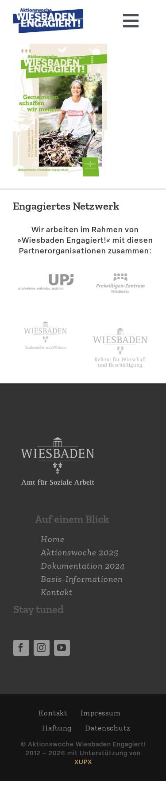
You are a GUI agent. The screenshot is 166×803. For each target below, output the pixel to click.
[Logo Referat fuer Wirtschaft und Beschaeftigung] (120, 326)
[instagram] (42, 648)
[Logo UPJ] (45, 265)
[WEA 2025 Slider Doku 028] (48, 13)
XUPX (83, 761)
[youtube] (62, 648)
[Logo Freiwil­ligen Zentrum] (120, 265)
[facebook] (21, 648)
